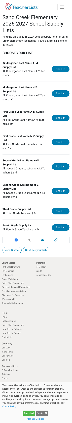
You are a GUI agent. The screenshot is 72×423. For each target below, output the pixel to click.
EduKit (39, 271)
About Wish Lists (10, 279)
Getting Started (9, 321)
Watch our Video (9, 299)
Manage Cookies (35, 418)
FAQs (4, 317)
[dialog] (36, 402)
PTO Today (41, 267)
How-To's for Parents (11, 333)
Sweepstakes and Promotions (16, 287)
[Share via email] (42, 240)
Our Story (6, 347)
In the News (7, 351)
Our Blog (6, 360)
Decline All (42, 413)
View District (12, 250)
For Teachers (8, 271)
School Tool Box (43, 275)
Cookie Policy (9, 406)
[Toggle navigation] (62, 7)
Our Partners (8, 355)
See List (62, 69)
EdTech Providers (10, 370)
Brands (5, 378)
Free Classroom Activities (14, 291)
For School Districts (11, 267)
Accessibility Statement (13, 303)
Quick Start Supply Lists (13, 283)
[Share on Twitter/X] (29, 240)
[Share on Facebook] (16, 240)
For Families (7, 275)
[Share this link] (56, 240)
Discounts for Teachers (13, 295)
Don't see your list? (36, 250)
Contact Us (7, 337)
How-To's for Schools (12, 329)
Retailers (6, 374)
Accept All (29, 413)
